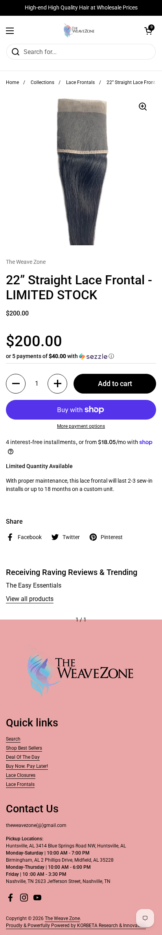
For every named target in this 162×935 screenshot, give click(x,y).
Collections (42, 82)
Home (12, 82)
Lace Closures (20, 775)
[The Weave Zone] (79, 31)
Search (13, 739)
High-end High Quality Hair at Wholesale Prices (81, 8)
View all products (29, 599)
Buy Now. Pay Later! (27, 766)
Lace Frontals (80, 82)
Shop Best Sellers (24, 748)
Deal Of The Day (23, 757)
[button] (148, 31)
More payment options (81, 426)
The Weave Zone (62, 918)
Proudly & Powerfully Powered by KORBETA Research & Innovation (76, 925)
